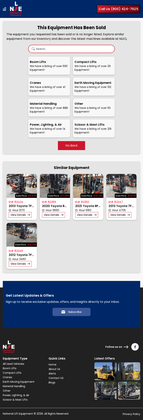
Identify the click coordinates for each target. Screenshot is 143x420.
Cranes (7, 377)
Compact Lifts (12, 373)
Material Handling (14, 386)
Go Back (71, 145)
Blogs (52, 382)
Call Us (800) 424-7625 (118, 9)
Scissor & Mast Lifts (15, 400)
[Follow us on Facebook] (135, 347)
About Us (54, 369)
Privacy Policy (131, 414)
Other (6, 391)
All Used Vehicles (13, 364)
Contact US (56, 378)
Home (52, 364)
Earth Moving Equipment (18, 382)
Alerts (52, 373)
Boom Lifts (9, 368)
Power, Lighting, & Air (16, 395)
